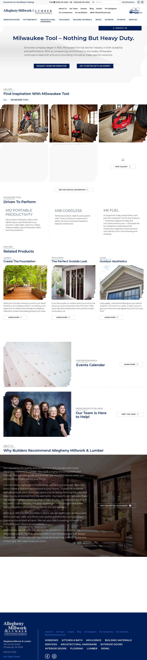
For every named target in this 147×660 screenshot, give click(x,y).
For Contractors (65, 13)
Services (133, 20)
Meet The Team (129, 414)
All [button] (5, 100)
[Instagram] (142, 2)
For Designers (111, 9)
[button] (136, 10)
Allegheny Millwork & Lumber (27, 11)
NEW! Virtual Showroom (100, 13)
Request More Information (52, 66)
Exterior (109, 20)
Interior (121, 20)
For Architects (81, 13)
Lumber (92, 648)
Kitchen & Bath (72, 640)
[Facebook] (138, 2)
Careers (83, 9)
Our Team (73, 9)
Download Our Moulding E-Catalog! (18, 2)
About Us (63, 9)
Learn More (13, 317)
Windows (51, 640)
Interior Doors (55, 648)
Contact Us (121, 28)
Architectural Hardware (48, 21)
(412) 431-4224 (62, 2)
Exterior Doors (111, 644)
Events (99, 9)
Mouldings (64, 20)
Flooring (76, 648)
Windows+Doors (11, 20)
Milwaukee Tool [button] (20, 100)
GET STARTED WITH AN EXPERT (95, 66)
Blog (92, 9)
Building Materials (82, 20)
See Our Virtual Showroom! (72, 190)
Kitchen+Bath (30, 20)
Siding (105, 648)
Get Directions (128, 2)
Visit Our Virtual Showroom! (114, 506)
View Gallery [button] (121, 167)
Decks (98, 20)
